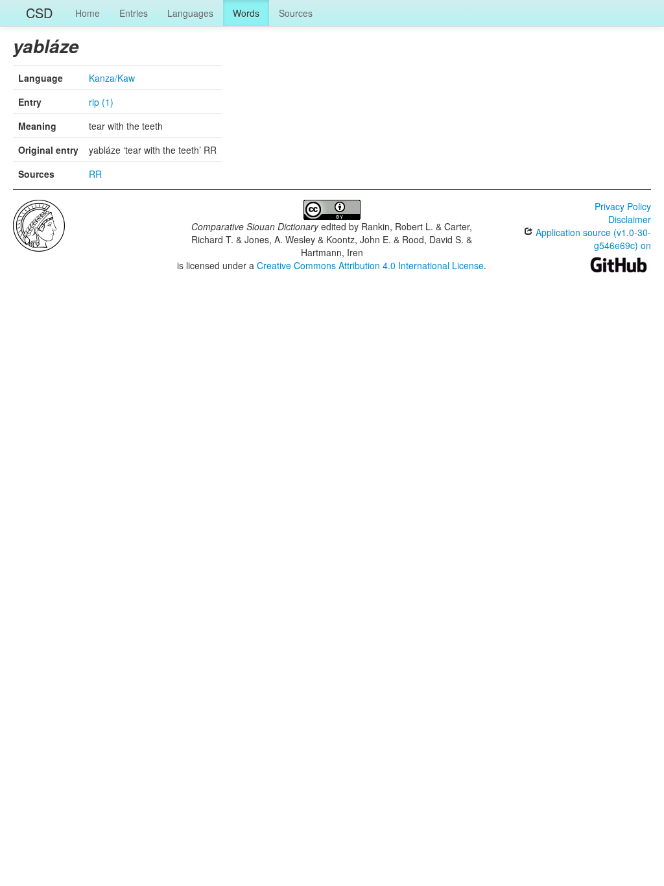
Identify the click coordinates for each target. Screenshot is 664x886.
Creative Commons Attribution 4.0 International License (370, 265)
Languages (190, 12)
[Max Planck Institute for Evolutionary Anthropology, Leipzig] (39, 224)
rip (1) (101, 101)
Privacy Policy (623, 206)
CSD (39, 12)
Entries (133, 12)
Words (246, 12)
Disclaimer (629, 219)
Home (87, 12)
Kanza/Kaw (112, 77)
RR (95, 173)
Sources (296, 12)
